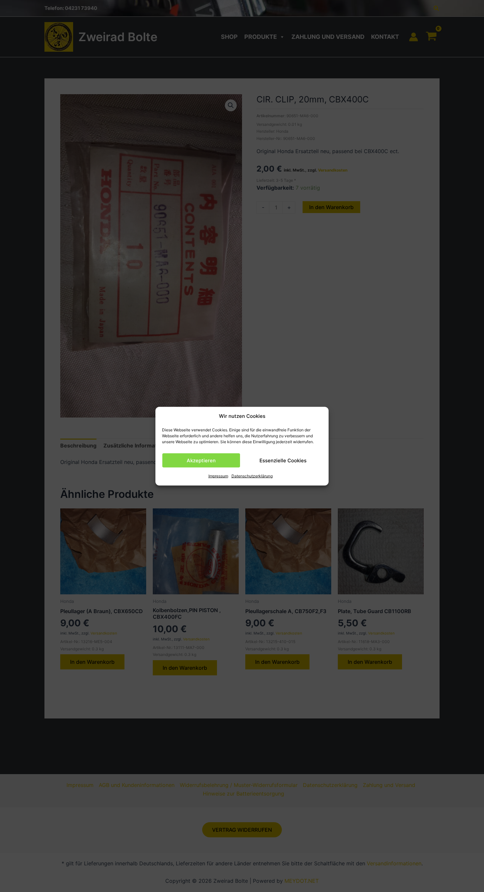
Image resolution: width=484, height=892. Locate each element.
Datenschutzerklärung (252, 475)
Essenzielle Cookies (283, 460)
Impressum (218, 475)
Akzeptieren (201, 460)
